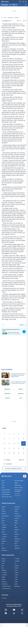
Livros (5, 17)
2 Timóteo (17, 561)
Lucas (3, 563)
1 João (16, 577)
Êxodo (3, 509)
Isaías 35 (21, 389)
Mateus (3, 558)
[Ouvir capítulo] (26, 5)
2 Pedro (16, 574)
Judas (16, 584)
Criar (20, 20)
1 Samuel (4, 525)
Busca (3, 487)
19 (18, 448)
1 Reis (3, 529)
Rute (3, 523)
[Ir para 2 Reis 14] (3, 325)
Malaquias (17, 548)
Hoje (3, 483)
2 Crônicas (4, 536)
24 (18, 453)
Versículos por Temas (7, 496)
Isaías (16, 511)
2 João (16, 579)
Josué (3, 518)
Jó (2, 545)
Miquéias (17, 534)
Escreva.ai (4, 598)
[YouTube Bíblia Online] (14, 610)
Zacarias (17, 545)
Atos (3, 568)
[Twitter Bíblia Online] (22, 613)
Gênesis (4, 506)
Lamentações (18, 516)
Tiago (16, 570)
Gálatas (3, 577)
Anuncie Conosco (19, 487)
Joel (15, 525)
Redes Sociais (18, 485)
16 (4, 448)
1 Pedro (16, 572)
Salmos (3, 548)
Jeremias (17, 513)
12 (9, 443)
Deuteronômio (5, 516)
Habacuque (17, 539)
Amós (16, 527)
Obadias (17, 529)
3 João (16, 581)
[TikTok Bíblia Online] (14, 613)
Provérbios (4, 550)
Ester (3, 543)
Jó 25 (21, 398)
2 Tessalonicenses (6, 588)
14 (18, 443)
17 (9, 448)
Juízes (3, 520)
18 (14, 448)
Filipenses (4, 581)
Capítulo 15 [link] (17, 17)
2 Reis (3, 532)
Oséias (16, 523)
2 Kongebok (10, 17)
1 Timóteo (17, 558)
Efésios (3, 579)
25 (23, 453)
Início (3, 480)
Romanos (4, 570)
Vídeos (16, 483)
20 (23, 448)
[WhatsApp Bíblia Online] (22, 610)
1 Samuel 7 (7, 398)
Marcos (3, 561)
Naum (16, 536)
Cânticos (17, 509)
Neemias (4, 541)
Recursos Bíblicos (6, 494)
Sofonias (17, 541)
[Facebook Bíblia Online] (6, 613)
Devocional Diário (6, 492)
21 (4, 453)
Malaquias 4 (7, 389)
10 (23, 438)
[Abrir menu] (25, 1)
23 (14, 453)
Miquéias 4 (20, 393)
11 (4, 443)
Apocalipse (17, 586)
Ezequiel (17, 518)
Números (4, 513)
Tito (15, 563)
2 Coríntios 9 (7, 393)
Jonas (16, 532)
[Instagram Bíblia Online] (6, 610)
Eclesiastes (17, 506)
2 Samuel (4, 527)
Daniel (16, 520)
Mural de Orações (19, 480)
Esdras (3, 539)
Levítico (3, 511)
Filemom (17, 565)
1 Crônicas (4, 534)
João (3, 565)
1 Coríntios (4, 572)
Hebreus (17, 568)
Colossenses (5, 584)
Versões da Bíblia (6, 489)
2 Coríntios (4, 574)
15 (10, 5)
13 (14, 443)
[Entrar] (20, 1)
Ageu (16, 543)
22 (9, 453)
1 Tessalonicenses (6, 586)
